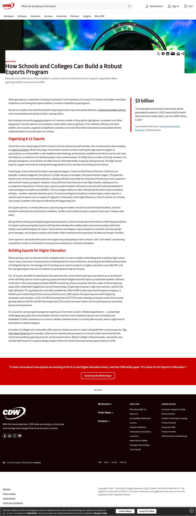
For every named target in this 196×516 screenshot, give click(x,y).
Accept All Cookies (146, 511)
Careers (133, 422)
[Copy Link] (183, 54)
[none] (9, 16)
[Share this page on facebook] (163, 54)
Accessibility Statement (140, 418)
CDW (100, 462)
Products (103, 421)
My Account (104, 403)
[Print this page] (178, 54)
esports (38, 120)
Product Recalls (169, 422)
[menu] (154, 6)
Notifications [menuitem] (156, 6)
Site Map (6, 489)
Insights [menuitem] (87, 16)
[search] (71, 6)
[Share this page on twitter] (158, 54)
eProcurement (168, 413)
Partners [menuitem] (74, 16)
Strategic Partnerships (140, 445)
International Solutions (140, 431)
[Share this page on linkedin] (167, 54)
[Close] (191, 510)
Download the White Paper (98, 375)
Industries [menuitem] (61, 16)
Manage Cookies (100, 513)
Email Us (37, 462)
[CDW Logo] (7, 6)
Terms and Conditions (13, 503)
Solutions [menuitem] (35, 16)
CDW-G (106, 462)
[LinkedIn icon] (9, 436)
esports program (20, 149)
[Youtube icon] (19, 436)
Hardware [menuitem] (9, 16)
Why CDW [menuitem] (99, 16)
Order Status (105, 412)
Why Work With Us (138, 409)
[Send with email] (173, 54)
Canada (114, 462)
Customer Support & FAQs (173, 409)
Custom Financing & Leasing (174, 418)
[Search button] (129, 6)
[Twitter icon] (14, 436)
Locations (134, 436)
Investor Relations (138, 427)
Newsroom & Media (138, 440)
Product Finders (169, 431)
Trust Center (135, 449)
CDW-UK (123, 462)
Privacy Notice (9, 493)
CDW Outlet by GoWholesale (174, 436)
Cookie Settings (125, 511)
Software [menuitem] (22, 16)
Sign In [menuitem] (175, 6)
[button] (188, 6)
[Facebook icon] (4, 436)
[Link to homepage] (7, 6)
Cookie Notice (9, 498)
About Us (134, 413)
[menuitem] (147, 6)
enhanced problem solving (112, 109)
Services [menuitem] (48, 16)
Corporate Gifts (168, 427)
